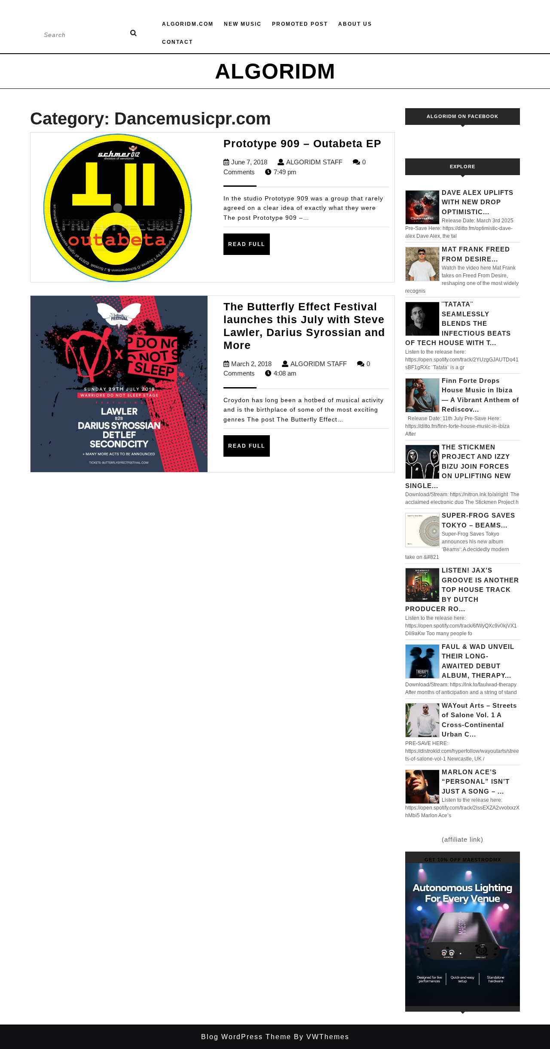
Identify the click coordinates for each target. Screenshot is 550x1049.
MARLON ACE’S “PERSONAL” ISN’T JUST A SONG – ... (476, 781)
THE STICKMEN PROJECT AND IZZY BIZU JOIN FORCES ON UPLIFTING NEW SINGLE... (458, 466)
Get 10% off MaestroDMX (463, 859)
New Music (243, 24)
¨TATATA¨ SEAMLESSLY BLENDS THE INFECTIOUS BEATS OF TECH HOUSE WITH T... (458, 323)
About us (355, 24)
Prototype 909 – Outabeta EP (302, 143)
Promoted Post (300, 24)
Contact (177, 42)
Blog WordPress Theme (246, 1036)
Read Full (249, 248)
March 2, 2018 (251, 363)
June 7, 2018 (249, 162)
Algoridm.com (188, 24)
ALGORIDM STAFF (314, 162)
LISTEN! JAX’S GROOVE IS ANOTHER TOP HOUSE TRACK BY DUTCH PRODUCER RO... (462, 589)
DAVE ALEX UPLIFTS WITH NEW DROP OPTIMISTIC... (477, 202)
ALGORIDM (275, 71)
